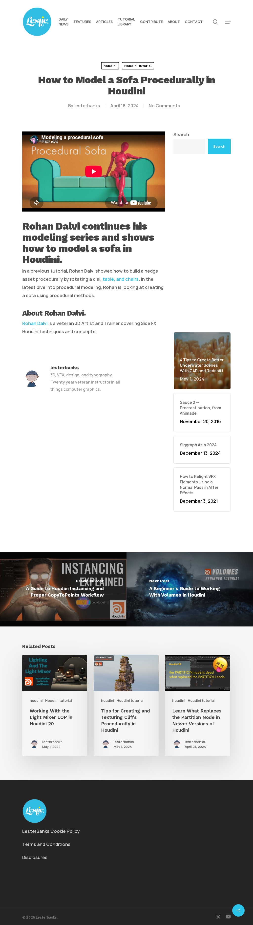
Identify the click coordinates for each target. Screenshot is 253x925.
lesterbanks (87, 105)
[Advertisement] (202, 243)
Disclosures (34, 857)
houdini (110, 66)
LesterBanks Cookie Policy (51, 831)
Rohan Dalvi (34, 323)
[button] (228, 21)
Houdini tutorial (138, 66)
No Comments (164, 105)
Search (181, 134)
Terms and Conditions (46, 844)
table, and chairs (121, 279)
